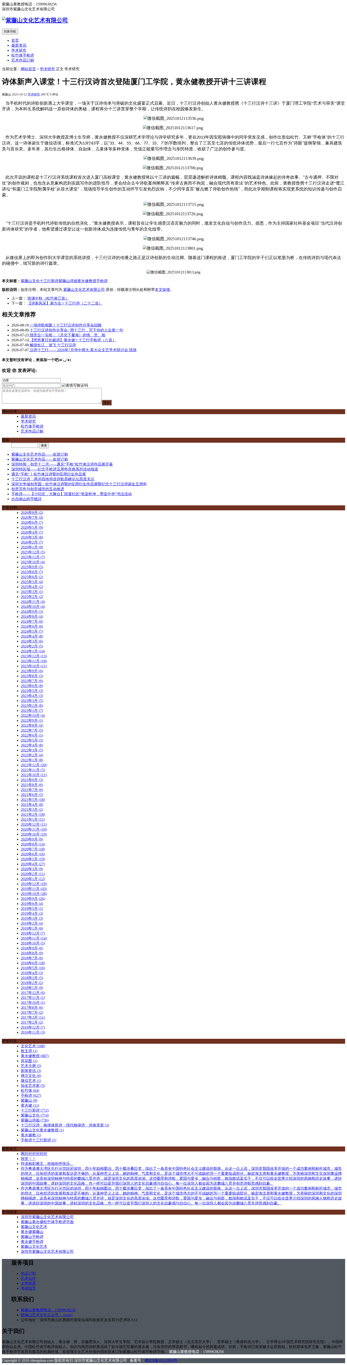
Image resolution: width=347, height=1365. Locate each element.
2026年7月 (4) (32, 517)
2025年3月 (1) (32, 592)
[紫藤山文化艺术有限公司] (35, 20)
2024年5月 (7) (32, 631)
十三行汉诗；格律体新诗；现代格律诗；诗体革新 (65, 1125)
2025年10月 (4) (33, 562)
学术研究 (18, 50)
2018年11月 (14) (34, 938)
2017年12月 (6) (33, 993)
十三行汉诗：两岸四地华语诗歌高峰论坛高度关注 (52, 479)
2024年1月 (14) (33, 651)
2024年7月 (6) (32, 621)
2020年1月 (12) (33, 879)
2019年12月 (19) (34, 884)
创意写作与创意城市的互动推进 (37, 489)
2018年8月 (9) (32, 953)
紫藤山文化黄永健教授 (42, 1130)
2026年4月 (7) (32, 532)
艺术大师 (31, 1066)
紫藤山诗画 (68, 281)
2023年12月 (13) (34, 656)
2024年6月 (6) (32, 626)
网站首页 (28, 69)
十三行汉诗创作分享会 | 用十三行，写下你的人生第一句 (76, 330)
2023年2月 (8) (32, 706)
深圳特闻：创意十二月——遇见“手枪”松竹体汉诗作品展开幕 (62, 464)
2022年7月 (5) (32, 730)
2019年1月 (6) (32, 928)
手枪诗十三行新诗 (38, 1140)
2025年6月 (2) (32, 577)
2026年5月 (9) (32, 527)
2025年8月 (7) (32, 572)
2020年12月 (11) (34, 824)
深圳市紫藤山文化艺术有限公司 (47, 1217)
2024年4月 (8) (32, 636)
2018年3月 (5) (32, 978)
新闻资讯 (31, 1071)
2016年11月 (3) (33, 1032)
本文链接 (162, 290)
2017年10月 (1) (33, 1003)
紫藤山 (29, 1100)
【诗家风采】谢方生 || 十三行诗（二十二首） (64, 303)
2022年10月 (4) (33, 715)
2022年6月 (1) (32, 735)
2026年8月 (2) (32, 513)
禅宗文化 (31, 1076)
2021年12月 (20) (34, 765)
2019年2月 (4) (32, 923)
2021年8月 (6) (32, 785)
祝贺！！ (28, 1159)
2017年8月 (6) (32, 1008)
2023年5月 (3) (32, 691)
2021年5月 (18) (33, 800)
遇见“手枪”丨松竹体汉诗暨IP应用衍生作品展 (48, 474)
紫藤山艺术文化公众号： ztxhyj (46, 1315)
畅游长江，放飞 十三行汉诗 (52, 345)
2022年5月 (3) (32, 740)
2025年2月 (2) (32, 597)
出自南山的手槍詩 (26, 499)
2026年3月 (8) (32, 537)
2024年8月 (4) (32, 616)
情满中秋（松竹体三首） (48, 298)
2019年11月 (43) (34, 889)
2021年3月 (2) (32, 810)
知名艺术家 (33, 1086)
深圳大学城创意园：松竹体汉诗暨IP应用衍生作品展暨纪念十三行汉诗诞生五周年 (79, 484)
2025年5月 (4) (32, 582)
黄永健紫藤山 (32, 1232)
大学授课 (28, 1283)
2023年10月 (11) (34, 666)
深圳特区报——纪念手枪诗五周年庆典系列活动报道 (54, 469)
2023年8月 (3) (32, 676)
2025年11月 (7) (33, 557)
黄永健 (30, 1105)
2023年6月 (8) (32, 686)
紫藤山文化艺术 (34, 1227)
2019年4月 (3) (32, 913)
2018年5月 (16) (33, 968)
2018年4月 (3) (32, 973)
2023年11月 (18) (34, 661)
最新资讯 (18, 45)
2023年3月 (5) (32, 701)
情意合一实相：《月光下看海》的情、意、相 (67, 335)
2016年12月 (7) (33, 1027)
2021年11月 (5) (33, 770)
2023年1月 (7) (32, 711)
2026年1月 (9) (32, 547)
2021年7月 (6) (32, 790)
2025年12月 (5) (33, 552)
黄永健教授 (86, 281)
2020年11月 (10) (34, 829)
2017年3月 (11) (33, 1017)
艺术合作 (28, 1278)
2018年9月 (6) (32, 948)
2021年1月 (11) (33, 819)
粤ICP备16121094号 (161, 1360)
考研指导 (28, 1288)
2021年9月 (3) (32, 780)
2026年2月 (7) (32, 542)
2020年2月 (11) (33, 874)
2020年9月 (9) (32, 839)
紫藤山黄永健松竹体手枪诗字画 (47, 1222)
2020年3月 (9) (32, 869)
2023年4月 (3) (32, 696)
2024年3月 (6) (32, 641)
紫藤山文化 (30, 281)
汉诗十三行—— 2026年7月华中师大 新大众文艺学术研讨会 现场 (82, 350)
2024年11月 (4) (33, 602)
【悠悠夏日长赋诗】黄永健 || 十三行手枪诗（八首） (72, 340)
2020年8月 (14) (33, 844)
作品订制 (28, 1273)
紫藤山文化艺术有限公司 (84, 290)
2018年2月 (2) (32, 983)
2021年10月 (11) (34, 775)
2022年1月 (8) (32, 760)
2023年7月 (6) (32, 681)
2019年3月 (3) (32, 918)
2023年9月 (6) (32, 671)
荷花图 (29, 1061)
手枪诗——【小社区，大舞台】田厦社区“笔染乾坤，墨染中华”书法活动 (71, 494)
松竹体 (30, 1091)
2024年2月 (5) (32, 646)
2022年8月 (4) (32, 725)
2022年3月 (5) (32, 750)
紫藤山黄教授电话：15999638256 (48, 1310)
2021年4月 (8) (32, 805)
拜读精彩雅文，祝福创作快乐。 (47, 1164)
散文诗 (29, 1051)
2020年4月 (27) (33, 864)
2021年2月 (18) (33, 814)
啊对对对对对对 (34, 1154)
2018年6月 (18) (33, 963)
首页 (15, 40)
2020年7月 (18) (33, 849)
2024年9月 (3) (32, 612)
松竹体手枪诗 (22, 55)
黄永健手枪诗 (32, 1242)
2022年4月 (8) (32, 745)
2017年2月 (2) (32, 1022)
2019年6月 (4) (32, 904)
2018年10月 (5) (33, 943)
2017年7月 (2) (32, 1012)
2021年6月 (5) (32, 795)
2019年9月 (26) (33, 899)
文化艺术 (33, 1046)
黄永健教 (31, 1135)
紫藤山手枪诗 (32, 1237)
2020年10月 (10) (34, 834)
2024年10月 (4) (33, 607)
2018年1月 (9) (32, 988)
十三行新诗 (49, 281)
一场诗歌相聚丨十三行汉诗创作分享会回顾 (65, 325)
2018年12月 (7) (33, 933)
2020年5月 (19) (33, 859)
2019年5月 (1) (32, 909)
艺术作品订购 (22, 60)
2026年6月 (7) (32, 522)
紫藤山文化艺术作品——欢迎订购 (39, 454)
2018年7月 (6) (32, 958)
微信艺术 (31, 1081)
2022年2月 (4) (32, 755)
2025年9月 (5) (32, 567)
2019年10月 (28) (34, 894)
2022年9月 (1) (32, 720)
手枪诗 (102, 281)
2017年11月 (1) (33, 998)
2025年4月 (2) (32, 587)
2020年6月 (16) (33, 854)
